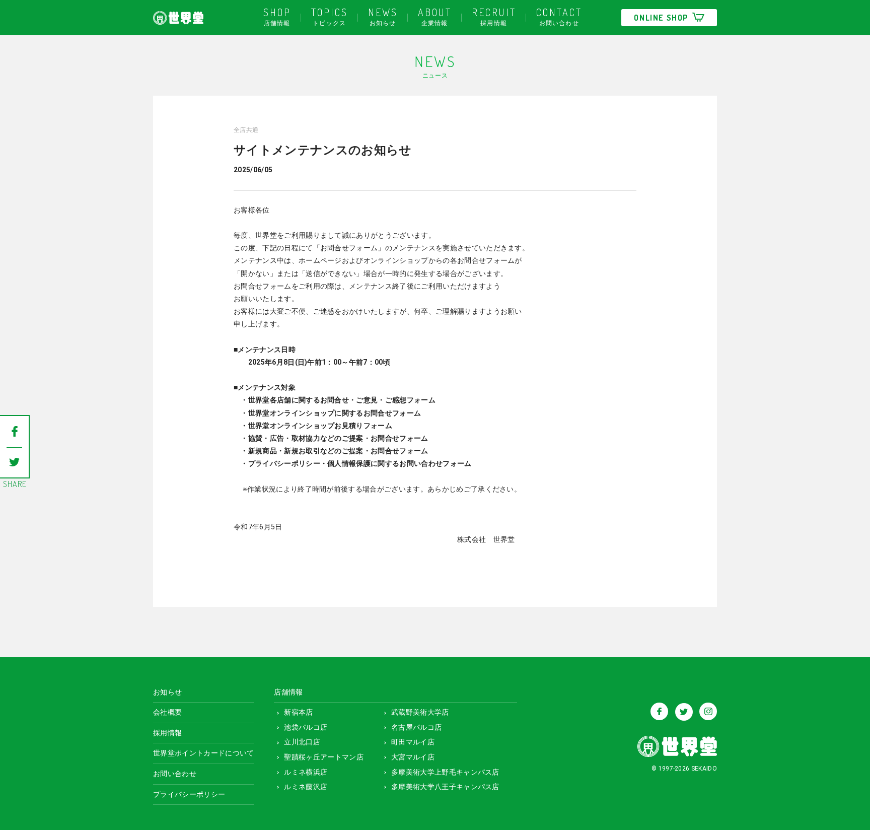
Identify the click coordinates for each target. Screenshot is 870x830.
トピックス (329, 16)
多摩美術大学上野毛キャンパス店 (445, 772)
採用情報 (494, 16)
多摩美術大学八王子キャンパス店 (445, 787)
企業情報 (435, 16)
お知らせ (383, 16)
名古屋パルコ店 (416, 727)
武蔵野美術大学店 (420, 712)
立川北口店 (302, 742)
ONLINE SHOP (661, 18)
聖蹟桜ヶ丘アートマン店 (324, 757)
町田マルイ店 (412, 742)
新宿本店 (298, 712)
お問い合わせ (559, 16)
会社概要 (167, 712)
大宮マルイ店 (412, 757)
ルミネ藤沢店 (305, 787)
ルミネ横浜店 (305, 772)
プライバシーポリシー (189, 794)
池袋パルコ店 (305, 727)
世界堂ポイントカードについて (203, 753)
